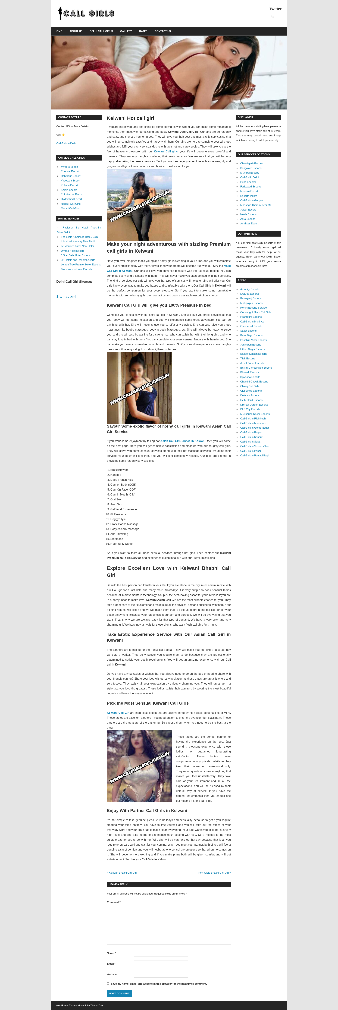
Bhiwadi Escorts (249, 372)
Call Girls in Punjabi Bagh (254, 455)
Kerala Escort (69, 189)
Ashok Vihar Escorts (252, 363)
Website (112, 974)
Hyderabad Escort (71, 198)
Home (58, 31)
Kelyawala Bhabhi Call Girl (213, 872)
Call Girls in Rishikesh (253, 418)
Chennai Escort (70, 171)
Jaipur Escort (248, 209)
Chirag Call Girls (249, 386)
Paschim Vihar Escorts (253, 339)
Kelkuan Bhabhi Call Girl (123, 872)
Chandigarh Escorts (251, 163)
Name (111, 953)
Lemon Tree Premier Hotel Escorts (81, 264)
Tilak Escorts (247, 358)
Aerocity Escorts (249, 289)
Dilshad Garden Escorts (254, 404)
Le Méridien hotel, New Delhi (77, 245)
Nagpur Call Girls (71, 203)
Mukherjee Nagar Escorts (255, 413)
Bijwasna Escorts (250, 376)
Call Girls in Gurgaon (252, 200)
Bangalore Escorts (251, 168)
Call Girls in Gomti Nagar (254, 427)
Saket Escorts (248, 330)
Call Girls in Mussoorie (253, 423)
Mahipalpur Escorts (251, 303)
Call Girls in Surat (250, 441)
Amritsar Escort (249, 223)
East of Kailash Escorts (253, 353)
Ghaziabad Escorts (251, 326)
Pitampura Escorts (251, 316)
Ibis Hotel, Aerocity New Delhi (78, 241)
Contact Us (163, 31)
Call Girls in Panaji (250, 450)
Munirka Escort (249, 191)
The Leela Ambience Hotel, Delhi (79, 236)
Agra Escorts (247, 218)
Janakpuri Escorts (250, 344)
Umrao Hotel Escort (72, 250)
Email (111, 963)
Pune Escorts (248, 181)
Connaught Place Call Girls (255, 312)
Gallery (126, 31)
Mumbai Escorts (249, 172)
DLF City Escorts (250, 409)
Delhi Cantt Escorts (251, 400)
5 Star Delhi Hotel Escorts (76, 255)
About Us (76, 31)
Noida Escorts (248, 214)
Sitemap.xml (66, 296)
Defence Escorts (250, 395)
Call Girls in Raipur (251, 432)
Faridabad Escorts (250, 186)
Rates (143, 31)
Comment (114, 902)
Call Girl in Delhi (249, 177)
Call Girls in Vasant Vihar (254, 446)
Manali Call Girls (70, 208)
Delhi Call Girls (101, 31)
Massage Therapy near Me (255, 204)
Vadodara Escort (70, 180)
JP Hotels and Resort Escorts (78, 259)
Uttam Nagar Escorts (252, 349)
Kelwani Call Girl (118, 712)
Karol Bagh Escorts (251, 335)
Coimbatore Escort (72, 194)
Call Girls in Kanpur (251, 436)
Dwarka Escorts (249, 293)
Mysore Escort (69, 166)
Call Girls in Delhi (66, 143)
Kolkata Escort (69, 185)
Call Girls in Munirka (252, 321)
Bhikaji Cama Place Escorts (256, 367)
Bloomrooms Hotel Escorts (76, 269)
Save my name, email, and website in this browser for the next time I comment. (159, 983)
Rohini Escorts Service (253, 307)
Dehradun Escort (70, 175)
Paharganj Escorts (251, 298)
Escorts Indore (248, 195)
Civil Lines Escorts (251, 390)
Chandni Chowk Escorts (254, 381)
